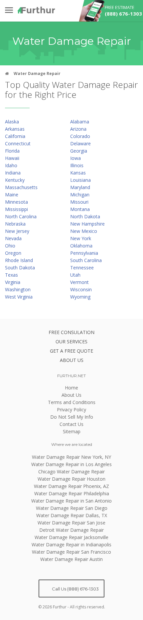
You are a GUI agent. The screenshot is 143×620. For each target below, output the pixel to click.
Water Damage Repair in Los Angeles (71, 464)
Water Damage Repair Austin (71, 559)
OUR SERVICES (71, 341)
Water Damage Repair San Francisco (71, 552)
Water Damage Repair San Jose (71, 522)
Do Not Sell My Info (71, 417)
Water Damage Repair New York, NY (71, 457)
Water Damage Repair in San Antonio (71, 501)
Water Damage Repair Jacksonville (71, 537)
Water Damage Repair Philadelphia (71, 493)
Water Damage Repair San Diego (71, 508)
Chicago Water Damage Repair (71, 471)
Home (71, 387)
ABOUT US (71, 360)
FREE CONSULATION (71, 332)
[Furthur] (36, 10)
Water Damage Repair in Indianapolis (71, 544)
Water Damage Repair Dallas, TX (71, 515)
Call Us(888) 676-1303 (75, 588)
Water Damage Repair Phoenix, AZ (71, 486)
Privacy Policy (71, 409)
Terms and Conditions (71, 402)
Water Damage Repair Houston (71, 479)
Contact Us (71, 424)
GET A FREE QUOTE (71, 351)
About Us (71, 395)
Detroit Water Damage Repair (71, 530)
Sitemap (71, 431)
